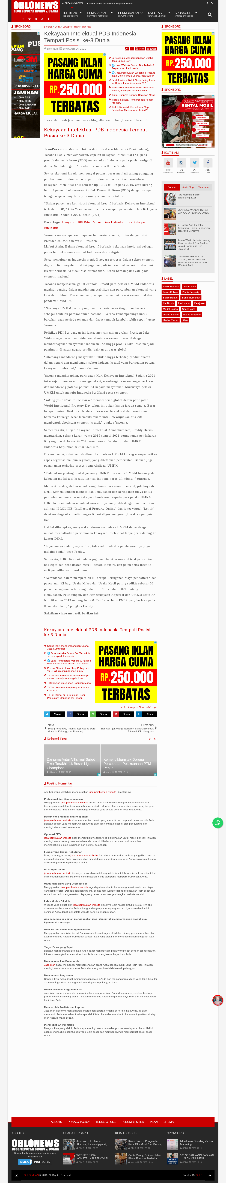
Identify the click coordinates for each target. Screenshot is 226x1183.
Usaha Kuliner (171, 314)
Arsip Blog (188, 187)
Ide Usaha (184, 303)
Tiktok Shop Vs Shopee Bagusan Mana (111, 3)
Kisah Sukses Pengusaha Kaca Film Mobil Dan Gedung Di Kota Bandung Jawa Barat (145, 1144)
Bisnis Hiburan (171, 286)
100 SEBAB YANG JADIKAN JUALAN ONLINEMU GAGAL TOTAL (197, 1158)
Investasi (156, 14)
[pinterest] (36, 19)
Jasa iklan (50, 964)
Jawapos (133, 707)
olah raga (152, 707)
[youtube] (42, 19)
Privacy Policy (79, 1122)
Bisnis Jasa (189, 286)
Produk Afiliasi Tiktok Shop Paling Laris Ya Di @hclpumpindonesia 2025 (133, 81)
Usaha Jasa (188, 308)
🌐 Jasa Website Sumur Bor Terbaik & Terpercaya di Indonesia (133, 67)
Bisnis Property (190, 292)
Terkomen (203, 187)
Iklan (153, 1122)
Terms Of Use (106, 1122)
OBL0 (199, 1175)
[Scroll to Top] (210, 1175)
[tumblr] (48, 19)
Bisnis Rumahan (191, 297)
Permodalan (128, 14)
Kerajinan (199, 303)
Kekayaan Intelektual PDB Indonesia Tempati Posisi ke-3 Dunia (97, 632)
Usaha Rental (170, 320)
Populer (172, 187)
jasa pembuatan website (102, 791)
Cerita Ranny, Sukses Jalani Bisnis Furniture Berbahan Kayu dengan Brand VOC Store (144, 1160)
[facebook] (23, 19)
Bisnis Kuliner (170, 292)
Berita (123, 707)
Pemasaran (98, 14)
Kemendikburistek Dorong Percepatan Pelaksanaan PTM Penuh (127, 764)
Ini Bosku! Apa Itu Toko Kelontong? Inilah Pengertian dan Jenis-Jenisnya (193, 228)
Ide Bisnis (168, 303)
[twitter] (29, 19)
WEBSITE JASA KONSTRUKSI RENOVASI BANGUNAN (92, 1158)
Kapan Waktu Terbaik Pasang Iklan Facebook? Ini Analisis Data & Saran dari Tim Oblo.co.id (193, 244)
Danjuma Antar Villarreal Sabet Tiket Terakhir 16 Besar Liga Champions (71, 764)
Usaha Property (192, 314)
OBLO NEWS (31, 1175)
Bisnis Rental (170, 297)
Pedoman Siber (133, 1122)
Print (141, 48)
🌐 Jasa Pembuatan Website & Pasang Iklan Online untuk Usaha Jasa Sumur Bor (133, 75)
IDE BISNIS (70, 14)
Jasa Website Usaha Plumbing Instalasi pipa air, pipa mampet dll (91, 1144)
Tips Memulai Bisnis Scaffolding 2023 (188, 196)
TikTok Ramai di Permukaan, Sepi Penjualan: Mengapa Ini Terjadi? (130, 108)
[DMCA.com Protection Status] (35, 1161)
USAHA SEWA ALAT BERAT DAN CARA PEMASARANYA (193, 211)
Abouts (56, 1122)
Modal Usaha (170, 308)
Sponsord (184, 14)
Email (153, 48)
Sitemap (169, 1122)
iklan (185, 320)
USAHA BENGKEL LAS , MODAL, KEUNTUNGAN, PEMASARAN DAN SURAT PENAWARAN (192, 261)
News (142, 707)
